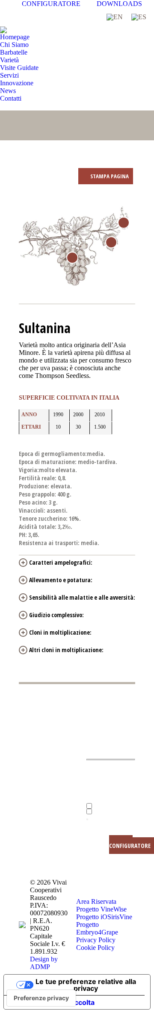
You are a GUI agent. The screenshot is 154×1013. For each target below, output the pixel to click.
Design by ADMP (44, 962)
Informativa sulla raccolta (53, 1002)
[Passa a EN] (114, 17)
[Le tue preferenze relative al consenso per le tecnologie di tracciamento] (41, 998)
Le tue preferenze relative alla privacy (86, 985)
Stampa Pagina (109, 176)
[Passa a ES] (139, 17)
